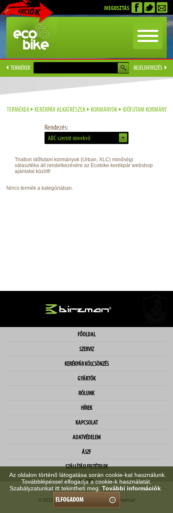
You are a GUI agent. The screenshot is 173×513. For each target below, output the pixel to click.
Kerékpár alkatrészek (59, 109)
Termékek (18, 109)
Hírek (86, 407)
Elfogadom (69, 499)
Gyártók (87, 378)
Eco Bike (31, 37)
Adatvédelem (87, 437)
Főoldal (87, 334)
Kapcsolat (87, 422)
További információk (131, 488)
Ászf (86, 451)
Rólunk (86, 393)
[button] (86, 138)
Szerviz (86, 349)
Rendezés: (56, 127)
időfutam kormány (145, 109)
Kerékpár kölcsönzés (87, 363)
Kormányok (104, 109)
